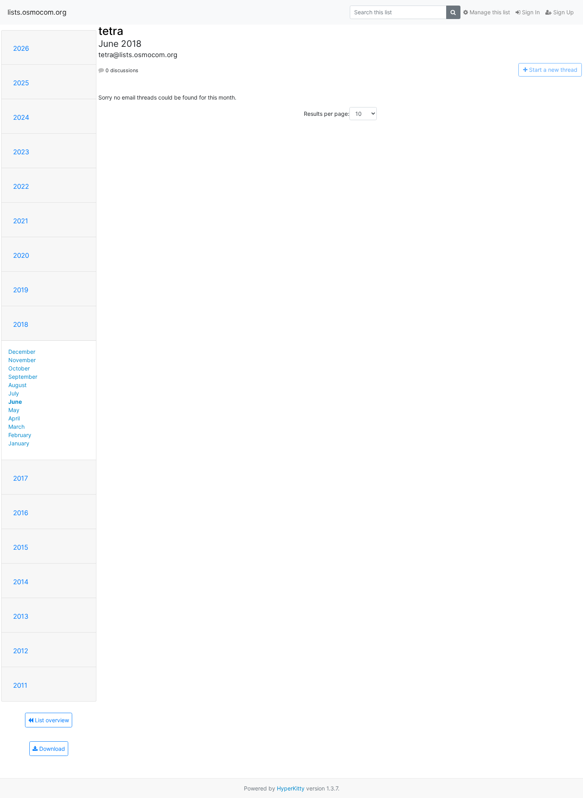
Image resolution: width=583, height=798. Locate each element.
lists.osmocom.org (37, 12)
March (16, 426)
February (19, 435)
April (14, 418)
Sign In (530, 12)
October (19, 368)
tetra (110, 31)
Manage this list (489, 12)
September (22, 376)
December (21, 351)
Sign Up (563, 12)
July (13, 393)
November (22, 360)
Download (51, 748)
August (17, 385)
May (13, 410)
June (15, 401)
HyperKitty (291, 788)
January (18, 443)
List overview (51, 720)
